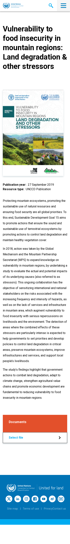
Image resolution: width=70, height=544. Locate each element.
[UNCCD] (13, 5)
